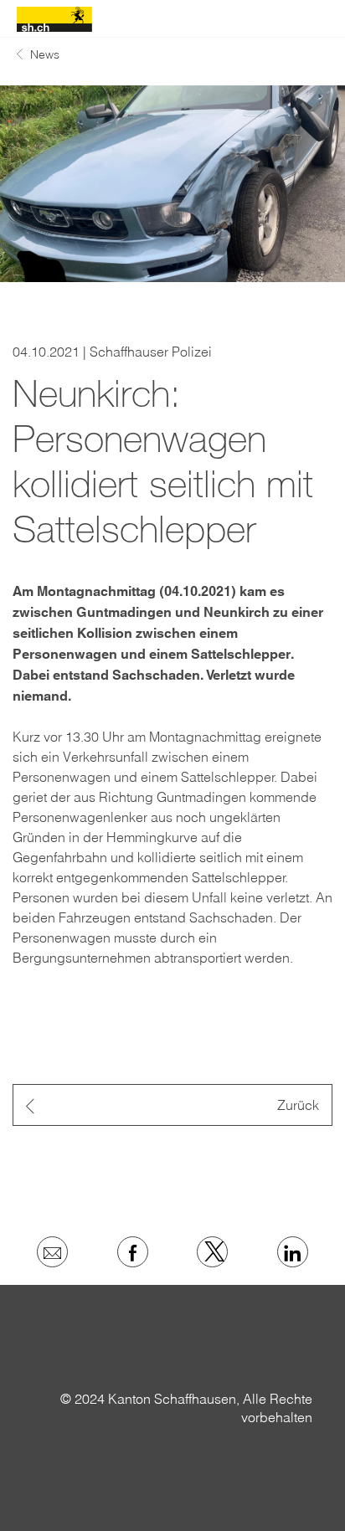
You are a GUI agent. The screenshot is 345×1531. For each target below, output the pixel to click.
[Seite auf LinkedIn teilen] (292, 1251)
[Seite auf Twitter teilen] (212, 1251)
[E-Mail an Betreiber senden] (52, 1251)
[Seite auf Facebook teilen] (132, 1251)
